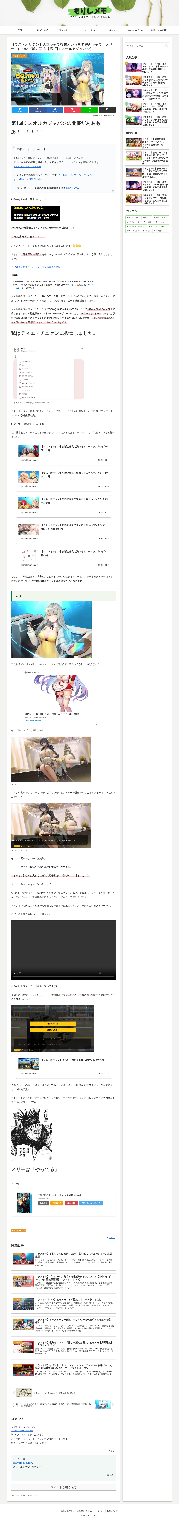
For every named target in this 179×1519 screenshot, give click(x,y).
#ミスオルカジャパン (81, 175)
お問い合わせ (112, 1511)
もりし (16, 1459)
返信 (112, 1451)
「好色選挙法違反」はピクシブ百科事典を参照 (36, 267)
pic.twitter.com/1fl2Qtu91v (27, 179)
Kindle (43, 1202)
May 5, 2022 (72, 187)
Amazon (57, 1202)
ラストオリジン (19, 1230)
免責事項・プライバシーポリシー (90, 1511)
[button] (166, 45)
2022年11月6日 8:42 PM (23, 1462)
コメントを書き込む (63, 1487)
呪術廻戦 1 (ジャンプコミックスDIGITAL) (59, 1194)
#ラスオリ (64, 175)
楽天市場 (71, 1202)
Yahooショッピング (91, 1202)
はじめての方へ (67, 1511)
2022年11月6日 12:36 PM (22, 1430)
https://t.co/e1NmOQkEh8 (27, 166)
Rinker (48, 1198)
